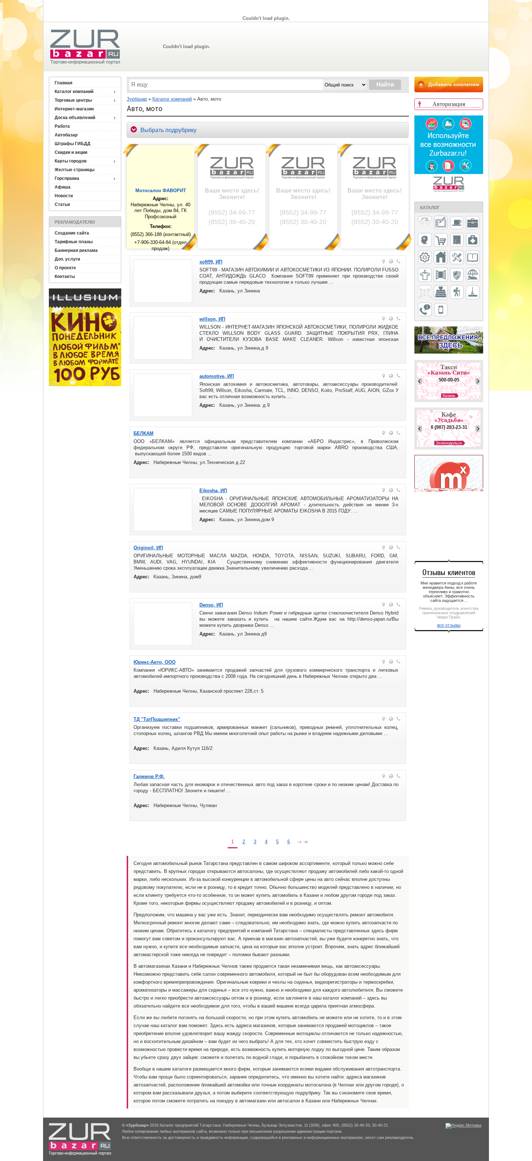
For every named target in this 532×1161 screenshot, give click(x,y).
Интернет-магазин (74, 108)
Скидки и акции (71, 152)
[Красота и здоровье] (425, 240)
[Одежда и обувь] (425, 275)
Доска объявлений (75, 117)
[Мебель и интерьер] (456, 240)
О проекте (65, 267)
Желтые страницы (74, 169)
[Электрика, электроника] (441, 310)
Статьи (62, 204)
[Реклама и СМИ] (425, 292)
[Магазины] (441, 240)
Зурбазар (137, 99)
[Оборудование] (456, 258)
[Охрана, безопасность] (456, 275)
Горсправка (67, 178)
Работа (62, 126)
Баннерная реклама (76, 250)
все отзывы (449, 625)
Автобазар (66, 135)
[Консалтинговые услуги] (472, 223)
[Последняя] (306, 843)
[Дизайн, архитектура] (441, 223)
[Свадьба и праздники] (441, 293)
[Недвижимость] (441, 258)
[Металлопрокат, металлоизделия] (425, 258)
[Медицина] (472, 240)
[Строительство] (472, 293)
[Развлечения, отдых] (472, 275)
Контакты (65, 276)
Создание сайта (72, 233)
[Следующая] (299, 843)
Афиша (63, 187)
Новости (64, 195)
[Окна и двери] (441, 275)
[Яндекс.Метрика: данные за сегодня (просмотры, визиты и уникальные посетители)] (463, 1126)
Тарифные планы (74, 241)
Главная (63, 82)
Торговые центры (73, 100)
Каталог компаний (74, 91)
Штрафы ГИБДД (72, 143)
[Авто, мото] (425, 223)
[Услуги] (425, 310)
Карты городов (70, 161)
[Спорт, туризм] (456, 292)
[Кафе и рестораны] (456, 223)
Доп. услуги (67, 259)
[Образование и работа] (472, 258)
